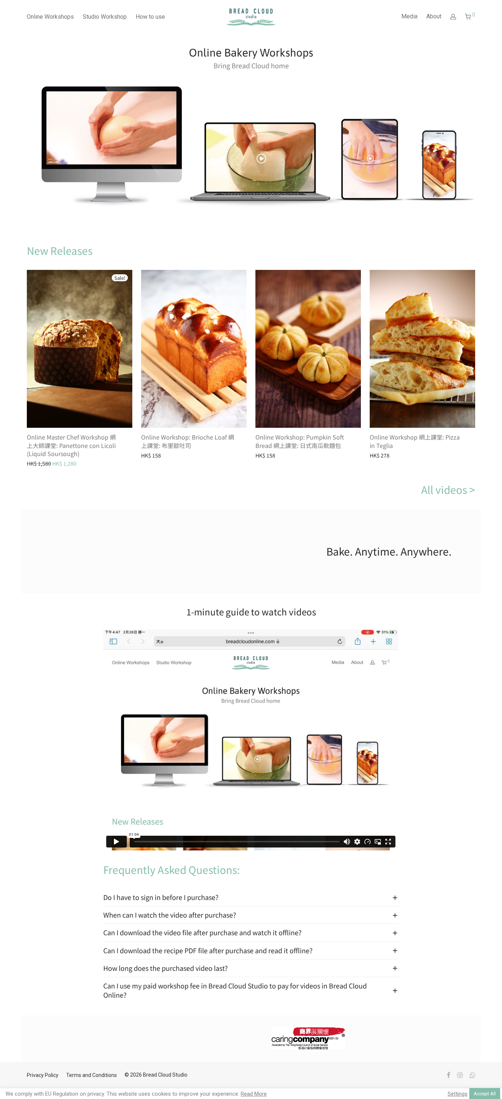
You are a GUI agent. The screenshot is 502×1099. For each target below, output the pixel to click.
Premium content (44, 463)
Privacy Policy (42, 1075)
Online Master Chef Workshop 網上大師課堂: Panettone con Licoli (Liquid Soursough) (71, 445)
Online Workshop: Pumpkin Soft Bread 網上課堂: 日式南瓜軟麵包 (299, 441)
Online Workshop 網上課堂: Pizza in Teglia (415, 441)
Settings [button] (457, 1094)
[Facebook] (448, 1075)
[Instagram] (460, 1075)
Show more (82, 463)
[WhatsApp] (472, 1075)
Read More (254, 1093)
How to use (150, 16)
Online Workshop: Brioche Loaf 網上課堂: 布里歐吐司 (187, 441)
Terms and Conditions (91, 1075)
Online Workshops (50, 16)
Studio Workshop (105, 16)
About (433, 16)
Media (409, 16)
